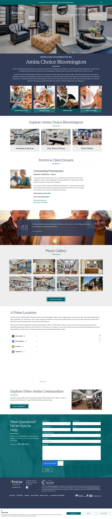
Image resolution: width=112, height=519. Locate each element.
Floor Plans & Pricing (74, 14)
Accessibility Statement (57, 495)
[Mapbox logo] (43, 381)
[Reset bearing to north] (100, 340)
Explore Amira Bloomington (65, 2)
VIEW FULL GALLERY (56, 299)
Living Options (61, 14)
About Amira (34, 495)
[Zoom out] (100, 338)
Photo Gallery (86, 14)
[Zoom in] (100, 335)
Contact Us (95, 8)
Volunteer (19, 495)
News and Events (97, 14)
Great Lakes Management (93, 487)
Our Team (12, 495)
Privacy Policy (44, 495)
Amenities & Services (49, 14)
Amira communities (52, 486)
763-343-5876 (46, 193)
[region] (70, 358)
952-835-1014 (81, 8)
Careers (26, 495)
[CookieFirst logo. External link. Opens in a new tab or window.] (1, 511)
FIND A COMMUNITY (19, 406)
